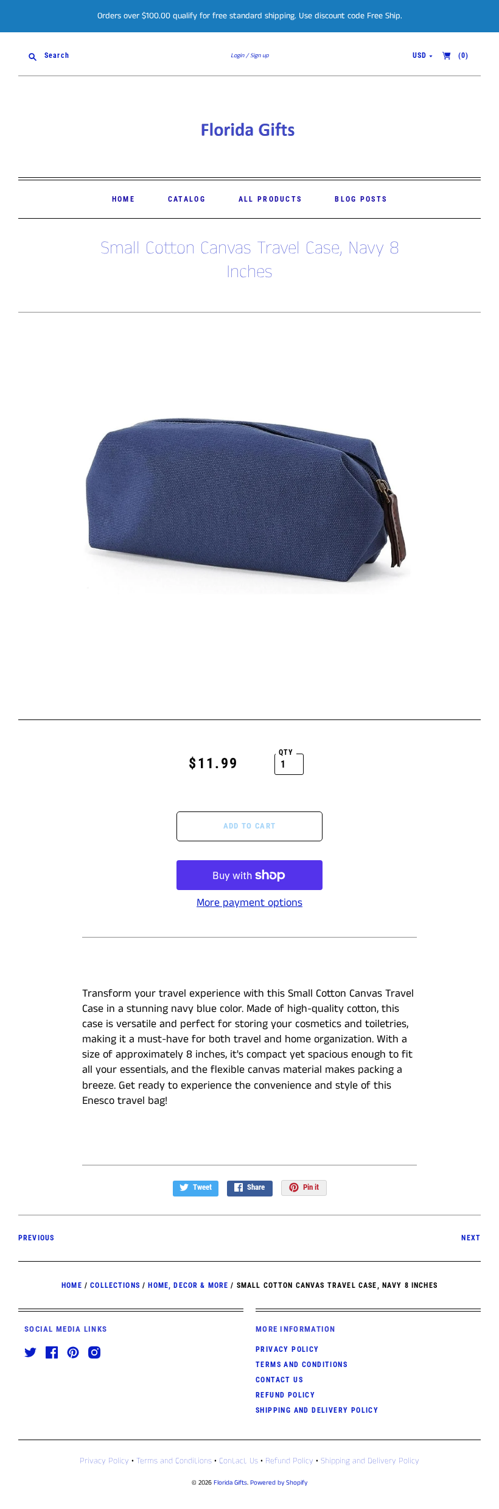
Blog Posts (361, 199)
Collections (115, 1285)
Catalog (187, 199)
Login (237, 55)
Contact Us (279, 1380)
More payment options (249, 903)
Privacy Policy (287, 1349)
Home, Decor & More (188, 1285)
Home (123, 199)
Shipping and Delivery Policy (317, 1410)
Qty (286, 752)
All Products (270, 199)
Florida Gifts (230, 1483)
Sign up (259, 55)
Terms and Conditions (301, 1364)
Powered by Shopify (278, 1483)
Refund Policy (285, 1395)
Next (471, 1238)
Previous (36, 1238)
